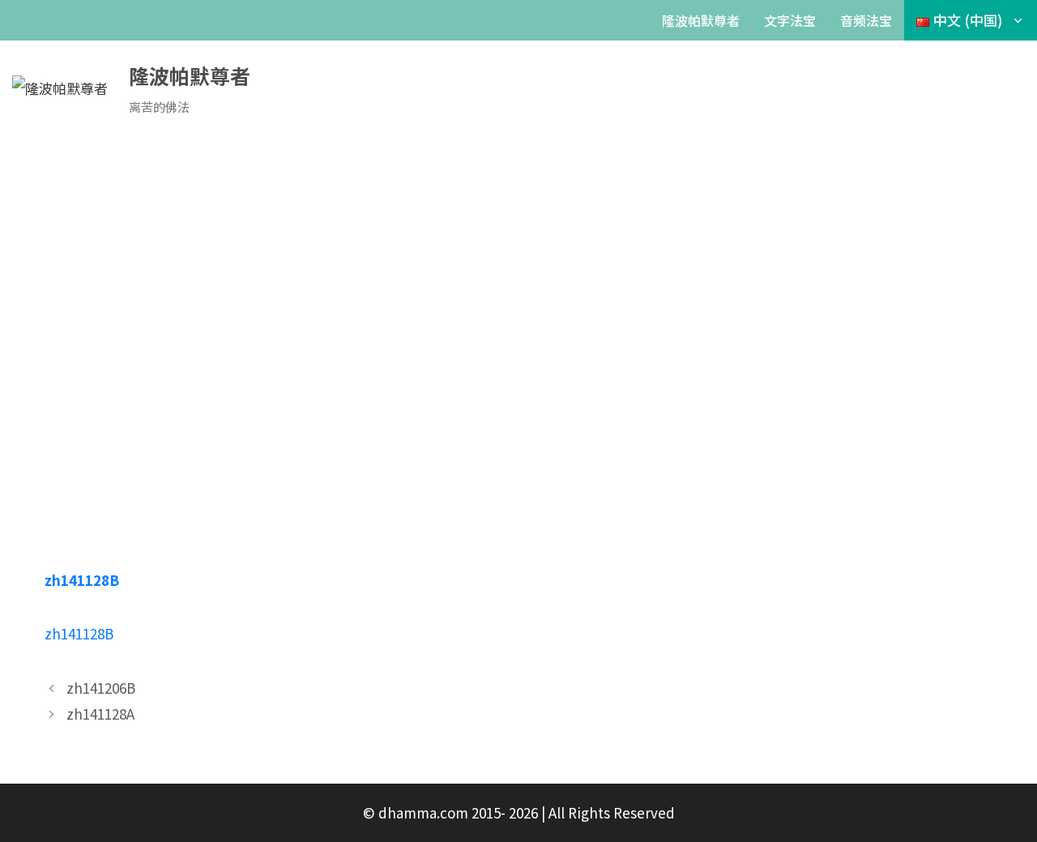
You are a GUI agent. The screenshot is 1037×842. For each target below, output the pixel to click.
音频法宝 (866, 20)
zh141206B (100, 687)
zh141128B (82, 580)
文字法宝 (790, 20)
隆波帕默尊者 (701, 20)
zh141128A (100, 713)
